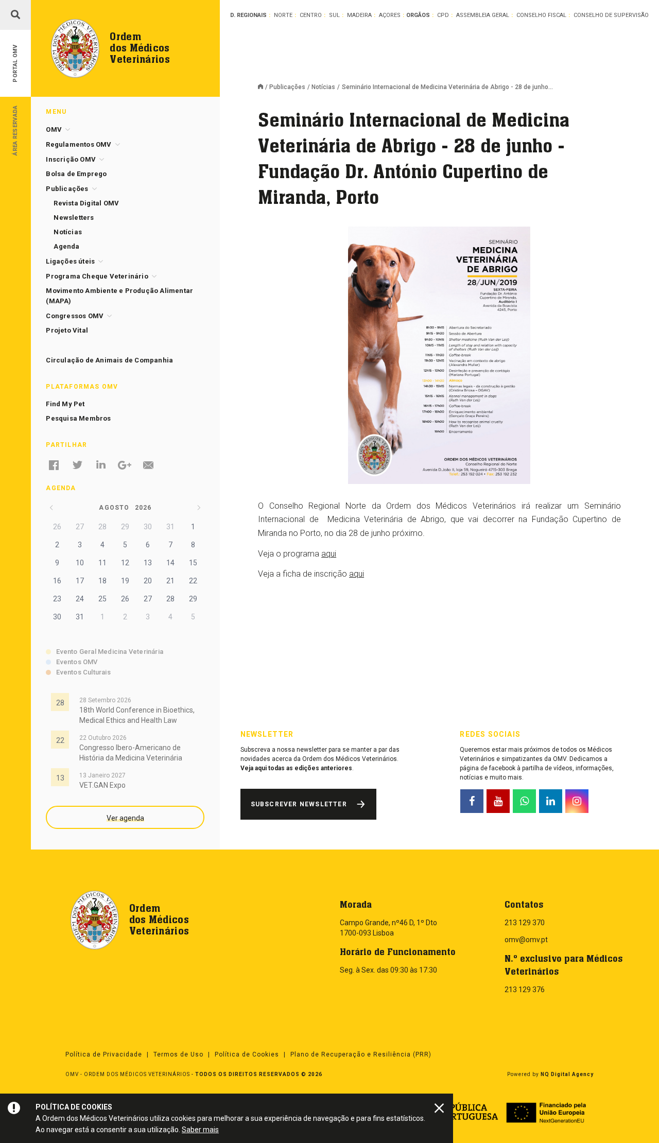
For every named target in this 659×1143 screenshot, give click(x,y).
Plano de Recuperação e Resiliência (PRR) (360, 1054)
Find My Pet (65, 404)
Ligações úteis (70, 261)
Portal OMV (15, 63)
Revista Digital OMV (86, 203)
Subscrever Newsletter (299, 804)
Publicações (287, 87)
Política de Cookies (247, 1054)
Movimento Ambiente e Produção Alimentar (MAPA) (119, 296)
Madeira (359, 15)
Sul (334, 15)
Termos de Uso (178, 1054)
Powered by (550, 1074)
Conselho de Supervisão (611, 15)
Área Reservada (15, 130)
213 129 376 (525, 989)
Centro (311, 15)
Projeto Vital (67, 330)
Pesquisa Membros (78, 418)
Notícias (323, 87)
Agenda (66, 246)
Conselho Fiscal (541, 15)
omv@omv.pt (526, 940)
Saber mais (200, 1129)
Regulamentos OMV (78, 144)
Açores (390, 15)
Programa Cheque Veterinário (97, 276)
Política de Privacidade (103, 1054)
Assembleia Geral (482, 15)
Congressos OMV (74, 316)
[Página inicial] (263, 87)
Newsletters (74, 217)
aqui (328, 554)
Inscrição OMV (71, 159)
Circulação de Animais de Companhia (109, 360)
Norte (283, 15)
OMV (54, 129)
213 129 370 (525, 923)
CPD (443, 15)
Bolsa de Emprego (76, 174)
